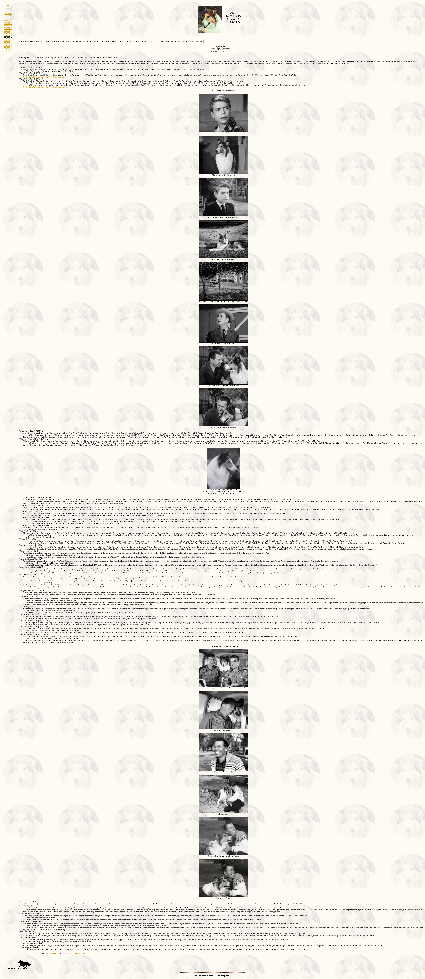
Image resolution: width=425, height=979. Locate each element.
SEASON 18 (8, 49)
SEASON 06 (8, 29)
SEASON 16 (8, 45)
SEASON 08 (8, 32)
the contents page (153, 41)
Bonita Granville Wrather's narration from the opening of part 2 (45, 77)
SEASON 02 (8, 22)
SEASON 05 (8, 27)
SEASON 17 (8, 47)
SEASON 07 (8, 30)
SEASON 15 (8, 44)
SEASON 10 (8, 35)
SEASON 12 (8, 39)
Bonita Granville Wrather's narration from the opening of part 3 (45, 87)
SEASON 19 (8, 50)
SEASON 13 (8, 40)
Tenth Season (50, 953)
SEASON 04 (8, 25)
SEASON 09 (8, 34)
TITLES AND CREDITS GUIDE (8, 7)
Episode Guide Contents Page (74, 953)
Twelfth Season (32, 953)
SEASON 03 (8, 24)
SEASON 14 (8, 42)
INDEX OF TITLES (8, 14)
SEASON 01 (8, 20)
